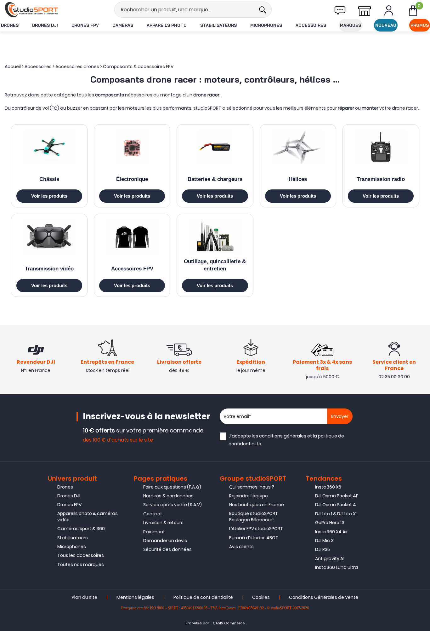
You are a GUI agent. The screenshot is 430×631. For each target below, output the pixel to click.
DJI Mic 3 (324, 540)
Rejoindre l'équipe (248, 496)
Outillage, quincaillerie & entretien (215, 265)
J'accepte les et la (286, 440)
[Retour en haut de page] (422, 435)
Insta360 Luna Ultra (336, 567)
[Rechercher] (262, 9)
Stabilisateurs (218, 25)
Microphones (266, 25)
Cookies (261, 597)
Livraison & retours (163, 522)
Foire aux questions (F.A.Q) (172, 487)
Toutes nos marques (80, 564)
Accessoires (311, 25)
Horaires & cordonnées (168, 496)
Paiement (154, 532)
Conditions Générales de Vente (323, 597)
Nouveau (385, 25)
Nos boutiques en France (256, 504)
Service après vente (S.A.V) (172, 504)
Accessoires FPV (132, 269)
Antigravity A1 (329, 558)
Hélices (298, 179)
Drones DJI (45, 25)
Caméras (122, 25)
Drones (10, 25)
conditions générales (282, 436)
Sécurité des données (167, 549)
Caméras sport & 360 (81, 528)
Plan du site (84, 597)
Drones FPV (85, 25)
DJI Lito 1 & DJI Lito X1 (336, 514)
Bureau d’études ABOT (253, 538)
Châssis (49, 179)
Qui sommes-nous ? (251, 487)
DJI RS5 (322, 549)
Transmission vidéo (49, 269)
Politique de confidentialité (203, 597)
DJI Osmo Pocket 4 (335, 504)
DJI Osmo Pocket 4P (337, 496)
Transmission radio (381, 179)
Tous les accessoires (80, 555)
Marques (350, 25)
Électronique (132, 179)
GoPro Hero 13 (329, 522)
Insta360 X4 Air (331, 532)
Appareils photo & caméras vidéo (87, 516)
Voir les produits (49, 196)
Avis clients (241, 546)
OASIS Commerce (229, 623)
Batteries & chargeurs (215, 179)
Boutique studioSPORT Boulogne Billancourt (253, 516)
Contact (152, 514)
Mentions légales (135, 597)
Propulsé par (197, 623)
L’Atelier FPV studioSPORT (256, 528)
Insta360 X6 (328, 487)
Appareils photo (167, 25)
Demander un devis (165, 540)
